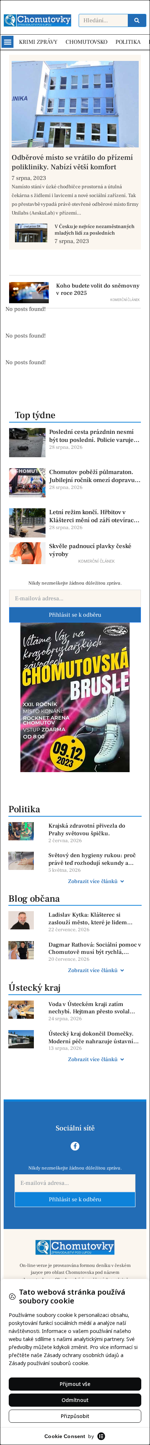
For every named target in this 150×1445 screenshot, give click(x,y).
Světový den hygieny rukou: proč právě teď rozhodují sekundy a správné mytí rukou (92, 859)
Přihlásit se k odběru (75, 615)
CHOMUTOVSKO (86, 42)
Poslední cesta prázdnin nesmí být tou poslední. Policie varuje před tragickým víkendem (91, 436)
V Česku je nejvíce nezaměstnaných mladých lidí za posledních (94, 230)
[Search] (137, 20)
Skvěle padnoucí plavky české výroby (90, 550)
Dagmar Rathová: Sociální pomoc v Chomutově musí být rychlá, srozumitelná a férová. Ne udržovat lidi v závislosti (94, 948)
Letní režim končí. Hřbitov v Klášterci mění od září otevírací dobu (92, 516)
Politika (24, 809)
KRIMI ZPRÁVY (38, 42)
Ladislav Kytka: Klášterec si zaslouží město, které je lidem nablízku (87, 918)
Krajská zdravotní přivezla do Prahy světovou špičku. (86, 829)
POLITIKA (128, 42)
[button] (7, 42)
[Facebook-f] (75, 1146)
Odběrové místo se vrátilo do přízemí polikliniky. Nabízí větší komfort (72, 162)
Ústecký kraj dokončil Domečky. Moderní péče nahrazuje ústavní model (91, 1037)
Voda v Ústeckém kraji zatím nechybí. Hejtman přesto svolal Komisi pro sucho (89, 1008)
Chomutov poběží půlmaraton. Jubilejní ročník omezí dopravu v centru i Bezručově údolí (94, 476)
